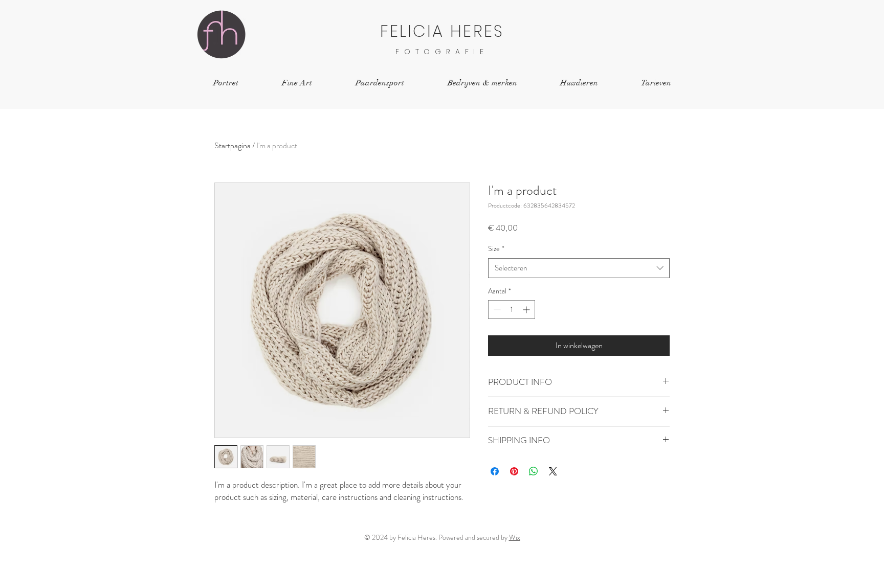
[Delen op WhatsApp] (533, 471)
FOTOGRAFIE (442, 52)
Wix (514, 537)
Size (496, 249)
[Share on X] (553, 471)
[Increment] (527, 309)
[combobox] (579, 268)
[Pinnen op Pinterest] (514, 471)
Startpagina (232, 145)
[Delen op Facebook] (495, 471)
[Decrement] (496, 309)
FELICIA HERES (442, 30)
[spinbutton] (511, 309)
